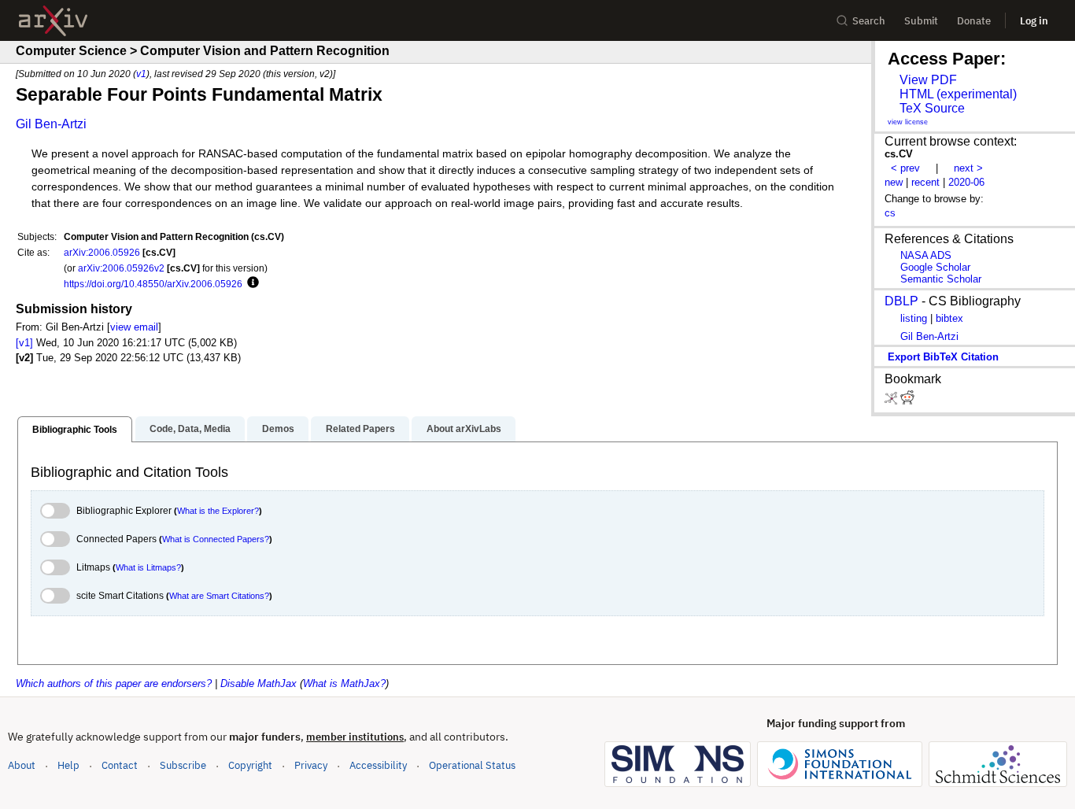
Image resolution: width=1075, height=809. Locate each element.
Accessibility (378, 765)
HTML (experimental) (958, 94)
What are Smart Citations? (219, 595)
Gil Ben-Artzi (51, 124)
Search (868, 21)
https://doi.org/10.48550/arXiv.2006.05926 (153, 284)
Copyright (250, 765)
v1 (141, 73)
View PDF (928, 80)
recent (925, 182)
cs (890, 213)
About (21, 765)
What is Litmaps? (148, 567)
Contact (120, 765)
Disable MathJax (258, 683)
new (894, 182)
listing (913, 318)
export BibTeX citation (943, 357)
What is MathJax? (344, 683)
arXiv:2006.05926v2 (121, 268)
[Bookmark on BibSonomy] (892, 401)
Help (68, 765)
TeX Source (932, 108)
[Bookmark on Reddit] (907, 401)
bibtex (949, 318)
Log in (1034, 21)
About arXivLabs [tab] (464, 428)
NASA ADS (925, 255)
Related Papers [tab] (360, 428)
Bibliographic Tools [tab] (74, 429)
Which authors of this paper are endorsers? (114, 683)
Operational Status (472, 765)
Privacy (310, 765)
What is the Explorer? (218, 510)
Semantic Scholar (940, 279)
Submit (921, 21)
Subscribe (183, 765)
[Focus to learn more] (250, 283)
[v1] (24, 343)
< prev (905, 168)
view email (134, 327)
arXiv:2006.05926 (102, 252)
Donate (974, 21)
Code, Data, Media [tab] (190, 428)
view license (908, 122)
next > (968, 168)
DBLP (901, 301)
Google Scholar (935, 267)
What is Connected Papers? (215, 539)
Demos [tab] (278, 428)
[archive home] (53, 21)
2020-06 (966, 182)
